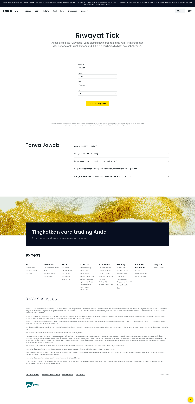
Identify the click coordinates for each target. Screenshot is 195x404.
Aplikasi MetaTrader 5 (87, 279)
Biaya (46, 270)
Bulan (79, 81)
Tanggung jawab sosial (124, 282)
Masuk (180, 11)
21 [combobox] (80, 93)
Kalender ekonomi (104, 270)
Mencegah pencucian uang (51, 374)
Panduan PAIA (80, 374)
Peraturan (138, 270)
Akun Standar (30, 268)
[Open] (114, 68)
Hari (79, 90)
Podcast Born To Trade (106, 285)
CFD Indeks (66, 276)
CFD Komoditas (67, 270)
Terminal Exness (85, 285)
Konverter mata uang (106, 276)
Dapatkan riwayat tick (97, 104)
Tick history (102, 279)
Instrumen (81, 64)
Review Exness (122, 273)
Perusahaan (72, 11)
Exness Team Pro (122, 285)
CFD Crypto (66, 279)
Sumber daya (58, 11)
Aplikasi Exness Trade (87, 276)
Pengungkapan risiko (32, 374)
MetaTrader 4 (84, 273)
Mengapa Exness (122, 270)
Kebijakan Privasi (67, 374)
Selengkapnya (48, 342)
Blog (118, 288)
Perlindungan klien (50, 273)
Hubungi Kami (121, 276)
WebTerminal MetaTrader (84, 289)
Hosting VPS (103, 282)
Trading (27, 11)
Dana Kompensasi (141, 276)
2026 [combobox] (81, 76)
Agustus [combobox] (82, 85)
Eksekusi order (48, 276)
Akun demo (29, 273)
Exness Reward (159, 268)
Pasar (36, 11)
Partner (83, 11)
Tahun (80, 73)
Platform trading (85, 268)
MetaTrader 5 (84, 270)
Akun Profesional (31, 270)
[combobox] (95, 68)
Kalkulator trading (104, 273)
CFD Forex (65, 268)
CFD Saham (66, 273)
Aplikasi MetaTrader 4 (87, 282)
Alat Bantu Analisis (105, 268)
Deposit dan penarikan (51, 268)
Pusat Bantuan (122, 279)
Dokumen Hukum (141, 273)
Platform (45, 11)
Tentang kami (121, 268)
